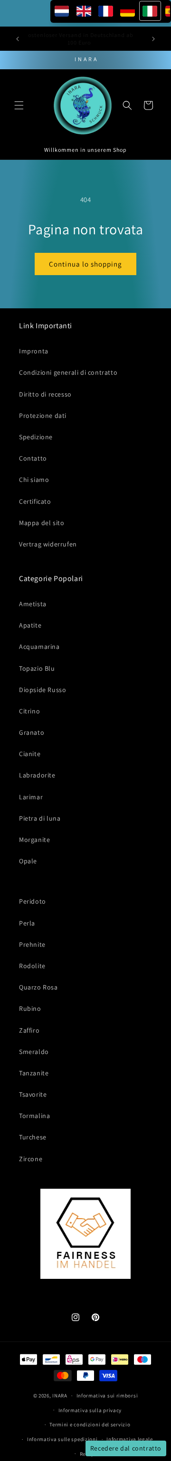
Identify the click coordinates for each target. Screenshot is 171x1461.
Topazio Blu (37, 668)
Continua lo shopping (85, 263)
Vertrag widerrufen (48, 544)
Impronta (33, 351)
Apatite (30, 625)
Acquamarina (39, 646)
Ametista (33, 604)
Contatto (33, 458)
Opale (28, 861)
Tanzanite (33, 1073)
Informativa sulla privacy (90, 1410)
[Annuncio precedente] (17, 38)
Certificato (35, 501)
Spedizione (36, 437)
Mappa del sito (41, 522)
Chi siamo (34, 479)
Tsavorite (33, 1094)
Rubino (30, 1008)
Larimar (31, 797)
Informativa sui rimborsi (107, 1395)
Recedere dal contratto (126, 1448)
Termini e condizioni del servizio (89, 1424)
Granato (31, 732)
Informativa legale (129, 1439)
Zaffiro (29, 1030)
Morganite (34, 839)
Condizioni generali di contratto (68, 372)
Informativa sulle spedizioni (62, 1439)
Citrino (29, 711)
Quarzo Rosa (38, 987)
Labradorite (37, 775)
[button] (19, 105)
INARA (59, 1395)
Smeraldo (34, 1051)
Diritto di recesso (45, 394)
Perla (27, 923)
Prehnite (32, 944)
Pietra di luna (39, 818)
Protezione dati (42, 415)
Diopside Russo (42, 689)
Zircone (30, 1159)
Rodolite (32, 966)
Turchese (33, 1137)
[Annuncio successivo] (153, 38)
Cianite (29, 753)
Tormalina (34, 1115)
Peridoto (32, 901)
